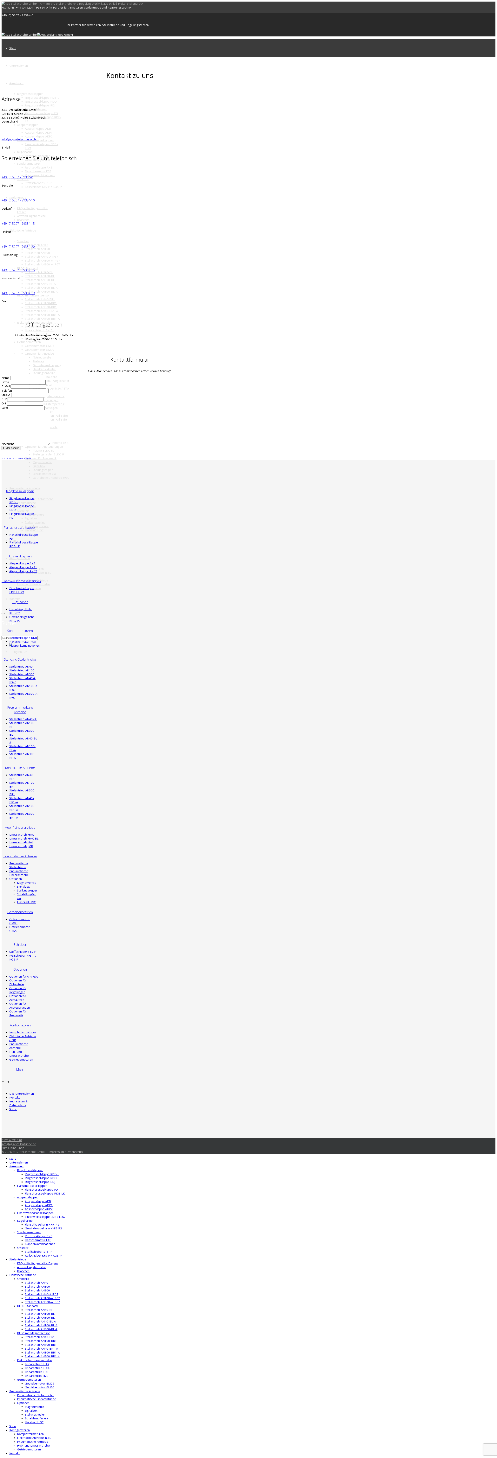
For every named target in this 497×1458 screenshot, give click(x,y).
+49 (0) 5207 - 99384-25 (18, 270)
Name (6, 378)
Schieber (23, 1248)
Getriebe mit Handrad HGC (51, 443)
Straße (6, 395)
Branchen (23, 220)
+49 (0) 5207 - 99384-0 (17, 15)
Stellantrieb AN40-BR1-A (41, 311)
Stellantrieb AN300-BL (40, 280)
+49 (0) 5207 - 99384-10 (18, 200)
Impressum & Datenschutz (18, 1103)
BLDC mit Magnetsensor (33, 295)
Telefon (7, 390)
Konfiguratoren (19, 1430)
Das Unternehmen (21, 1093)
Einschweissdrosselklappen (35, 1213)
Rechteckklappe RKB (38, 167)
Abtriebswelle (42, 357)
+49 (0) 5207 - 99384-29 (18, 293)
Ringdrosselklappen (30, 94)
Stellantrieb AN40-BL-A (40, 284)
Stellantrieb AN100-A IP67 (42, 260)
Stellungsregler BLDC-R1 (49, 454)
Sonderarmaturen (29, 163)
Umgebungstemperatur (48, 396)
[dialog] (3, 613)
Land (5, 407)
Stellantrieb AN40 (36, 245)
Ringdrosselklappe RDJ (40, 105)
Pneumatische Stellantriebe (35, 499)
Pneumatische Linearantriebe (19, 873)
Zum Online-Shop (13, 1148)
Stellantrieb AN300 (37, 253)
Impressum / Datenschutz (66, 1152)
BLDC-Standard (27, 1306)
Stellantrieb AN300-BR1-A (42, 318)
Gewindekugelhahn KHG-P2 (43, 1228)
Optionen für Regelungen (17, 990)
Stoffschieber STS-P (38, 183)
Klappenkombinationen (40, 175)
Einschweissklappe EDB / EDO (21, 590)
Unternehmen (18, 65)
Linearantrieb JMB (21, 846)
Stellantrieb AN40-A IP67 (41, 256)
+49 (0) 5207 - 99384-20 (18, 246)
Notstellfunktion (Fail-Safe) (50, 415)
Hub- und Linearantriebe (33, 584)
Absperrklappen (27, 125)
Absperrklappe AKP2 (39, 136)
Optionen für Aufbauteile (17, 998)
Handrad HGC (34, 530)
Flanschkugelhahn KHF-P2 (42, 1224)
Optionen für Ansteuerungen (44, 446)
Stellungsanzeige (44, 373)
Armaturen (16, 83)
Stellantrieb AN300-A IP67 (42, 264)
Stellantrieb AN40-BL (39, 272)
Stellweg (38, 361)
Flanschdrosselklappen (32, 1186)
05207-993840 (12, 1140)
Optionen (23, 510)
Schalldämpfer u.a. (44, 474)
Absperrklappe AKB (38, 128)
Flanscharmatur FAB (38, 171)
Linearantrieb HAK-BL (39, 330)
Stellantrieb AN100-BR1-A (42, 315)
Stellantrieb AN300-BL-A (41, 291)
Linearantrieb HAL (21, 842)
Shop (12, 1426)
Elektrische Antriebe (22, 230)
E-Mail (6, 386)
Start (12, 48)
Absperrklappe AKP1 (39, 132)
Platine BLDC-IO (43, 450)
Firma (6, 382)
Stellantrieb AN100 (37, 249)
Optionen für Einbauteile (17, 982)
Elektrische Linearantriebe (34, 1360)
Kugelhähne (25, 152)
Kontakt (14, 599)
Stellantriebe (17, 197)
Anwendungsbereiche (31, 216)
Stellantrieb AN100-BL (40, 276)
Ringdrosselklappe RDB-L (42, 97)
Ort (4, 403)
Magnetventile (42, 462)
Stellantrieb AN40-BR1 (40, 299)
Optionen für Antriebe (39, 353)
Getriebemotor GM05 (39, 346)
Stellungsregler (43, 470)
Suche (13, 1109)
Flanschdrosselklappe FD (41, 113)
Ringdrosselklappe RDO (41, 101)
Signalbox (39, 466)
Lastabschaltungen (45, 408)
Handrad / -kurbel (44, 369)
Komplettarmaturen (22, 1032)
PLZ (5, 399)
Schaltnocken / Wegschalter (51, 381)
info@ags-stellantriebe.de (19, 139)
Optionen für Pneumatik (40, 458)
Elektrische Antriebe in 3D (34, 1438)
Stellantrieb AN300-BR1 (41, 307)
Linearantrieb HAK (21, 834)
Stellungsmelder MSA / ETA (51, 388)
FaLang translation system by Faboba (16, 458)
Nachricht (8, 444)
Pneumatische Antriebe (24, 488)
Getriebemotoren (29, 342)
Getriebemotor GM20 (39, 350)
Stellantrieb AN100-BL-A (41, 287)
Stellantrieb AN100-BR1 (41, 303)
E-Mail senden (11, 448)
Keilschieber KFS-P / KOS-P (43, 187)
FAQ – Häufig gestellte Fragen (37, 1263)
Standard (23, 241)
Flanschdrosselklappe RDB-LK (45, 1193)
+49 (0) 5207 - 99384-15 (18, 223)
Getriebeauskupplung (47, 365)
